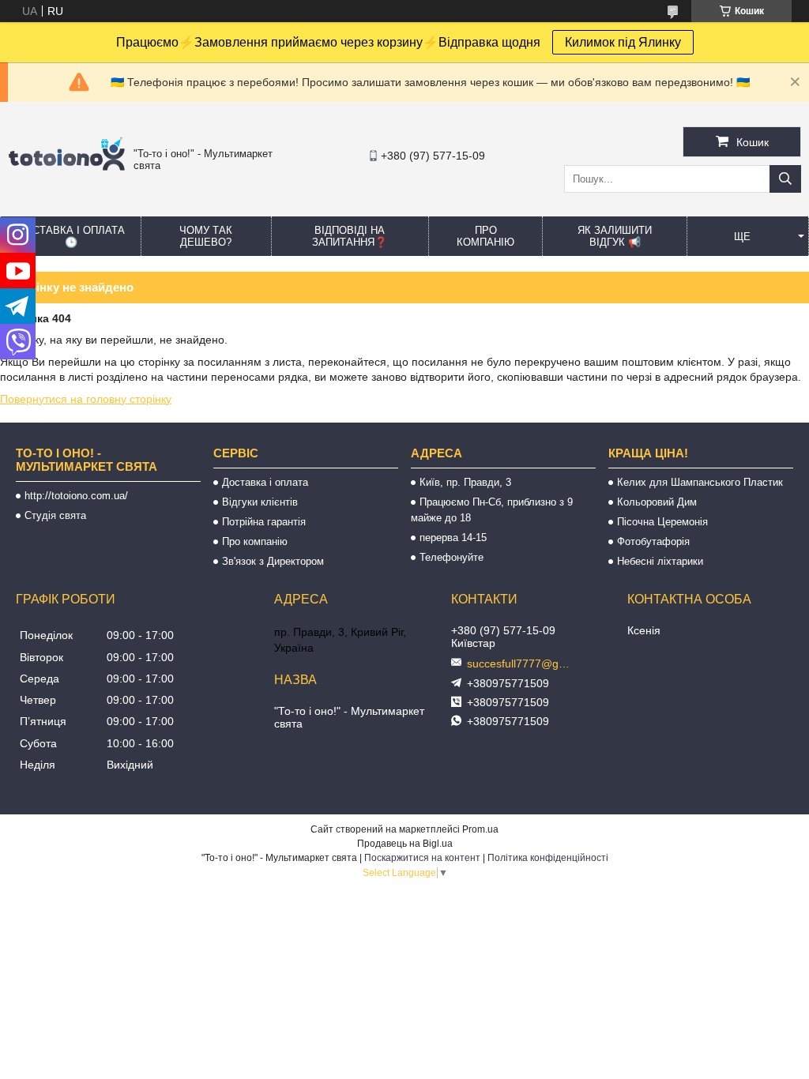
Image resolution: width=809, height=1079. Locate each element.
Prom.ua (480, 829)
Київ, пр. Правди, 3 (465, 482)
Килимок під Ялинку (623, 42)
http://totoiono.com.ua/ (76, 496)
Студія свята (55, 515)
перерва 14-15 (453, 537)
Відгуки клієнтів (260, 502)
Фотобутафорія (653, 541)
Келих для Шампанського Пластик (700, 482)
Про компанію (485, 236)
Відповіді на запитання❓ (349, 236)
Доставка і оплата (265, 482)
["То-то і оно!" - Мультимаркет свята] (67, 182)
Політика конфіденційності (547, 857)
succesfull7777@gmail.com (522, 663)
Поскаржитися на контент (422, 857)
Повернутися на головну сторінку (85, 399)
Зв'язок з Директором (273, 561)
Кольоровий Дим (657, 502)
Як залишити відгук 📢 (615, 236)
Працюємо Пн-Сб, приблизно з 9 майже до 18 (492, 510)
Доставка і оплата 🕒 (71, 236)
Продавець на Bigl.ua (405, 843)
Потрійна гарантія (264, 522)
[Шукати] (785, 179)
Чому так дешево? (205, 236)
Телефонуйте (452, 557)
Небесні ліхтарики (660, 561)
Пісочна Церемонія (662, 522)
